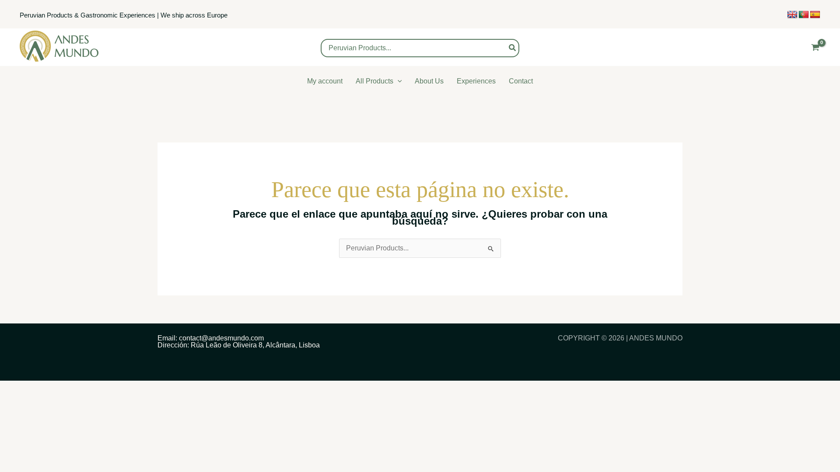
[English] (792, 14)
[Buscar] (512, 48)
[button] (397, 81)
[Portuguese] (803, 14)
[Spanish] (815, 14)
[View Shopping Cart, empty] (815, 47)
